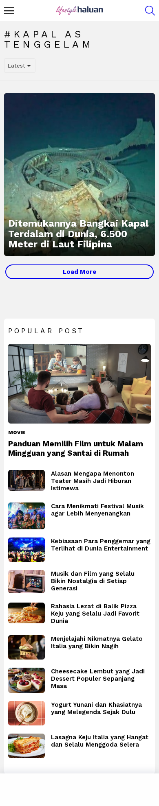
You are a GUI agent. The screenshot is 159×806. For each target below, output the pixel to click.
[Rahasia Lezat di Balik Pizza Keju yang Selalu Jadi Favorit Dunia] (26, 613)
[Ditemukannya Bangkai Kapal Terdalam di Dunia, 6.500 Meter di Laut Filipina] (79, 174)
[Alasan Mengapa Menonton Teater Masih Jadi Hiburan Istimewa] (26, 480)
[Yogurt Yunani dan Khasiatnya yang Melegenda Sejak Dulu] (26, 713)
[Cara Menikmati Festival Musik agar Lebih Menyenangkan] (26, 515)
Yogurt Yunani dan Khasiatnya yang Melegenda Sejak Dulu (96, 708)
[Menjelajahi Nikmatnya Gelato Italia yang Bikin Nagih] (26, 647)
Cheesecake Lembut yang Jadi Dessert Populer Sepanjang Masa (98, 679)
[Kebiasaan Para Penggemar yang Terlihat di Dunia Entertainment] (26, 549)
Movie (16, 432)
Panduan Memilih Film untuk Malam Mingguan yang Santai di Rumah (75, 448)
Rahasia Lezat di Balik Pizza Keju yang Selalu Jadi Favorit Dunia (95, 614)
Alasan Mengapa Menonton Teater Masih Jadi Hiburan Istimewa (92, 481)
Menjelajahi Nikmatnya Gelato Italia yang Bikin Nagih (97, 642)
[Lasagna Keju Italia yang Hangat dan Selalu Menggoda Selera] (26, 746)
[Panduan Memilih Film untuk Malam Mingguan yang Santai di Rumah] (79, 384)
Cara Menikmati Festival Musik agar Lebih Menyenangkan (97, 509)
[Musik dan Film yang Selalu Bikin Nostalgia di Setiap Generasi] (26, 581)
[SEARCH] (150, 10)
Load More (79, 271)
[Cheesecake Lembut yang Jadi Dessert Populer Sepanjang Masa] (26, 680)
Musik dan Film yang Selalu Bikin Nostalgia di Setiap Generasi (93, 581)
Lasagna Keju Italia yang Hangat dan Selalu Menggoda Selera (99, 741)
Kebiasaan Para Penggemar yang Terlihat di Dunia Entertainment (100, 544)
